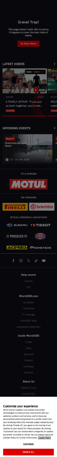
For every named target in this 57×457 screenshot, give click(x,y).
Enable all (28, 452)
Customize (28, 444)
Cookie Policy (44, 437)
